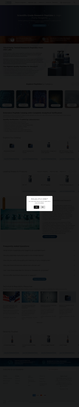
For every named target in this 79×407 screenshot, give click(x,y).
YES (36, 207)
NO (43, 207)
